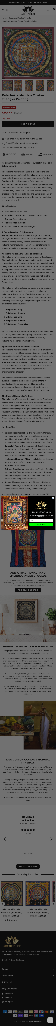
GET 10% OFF (41, 524)
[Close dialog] (53, 498)
